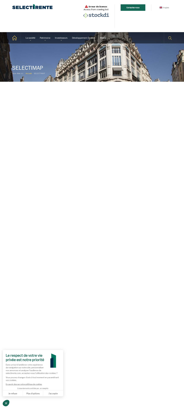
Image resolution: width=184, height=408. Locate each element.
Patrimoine (45, 37)
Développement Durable (83, 37)
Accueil (16, 38)
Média (103, 37)
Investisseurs (61, 37)
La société (30, 37)
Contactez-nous (133, 7)
